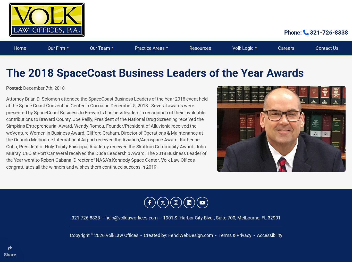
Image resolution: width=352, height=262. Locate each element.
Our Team (100, 48)
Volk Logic (242, 48)
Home (20, 48)
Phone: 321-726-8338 (316, 32)
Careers (286, 48)
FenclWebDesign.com (190, 235)
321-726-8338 (86, 217)
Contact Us (327, 48)
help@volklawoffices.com (132, 217)
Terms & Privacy (235, 235)
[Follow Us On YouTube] (202, 202)
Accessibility (269, 235)
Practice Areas (150, 48)
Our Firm (56, 48)
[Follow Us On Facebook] (150, 202)
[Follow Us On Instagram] (176, 202)
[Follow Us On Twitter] (163, 202)
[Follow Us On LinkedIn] (189, 202)
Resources (200, 48)
